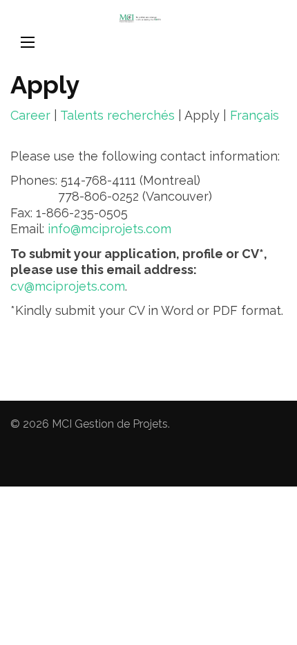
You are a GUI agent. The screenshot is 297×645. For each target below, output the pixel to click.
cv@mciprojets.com (67, 286)
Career (30, 115)
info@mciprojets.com (109, 228)
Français (254, 115)
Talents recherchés (117, 115)
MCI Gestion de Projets (110, 423)
